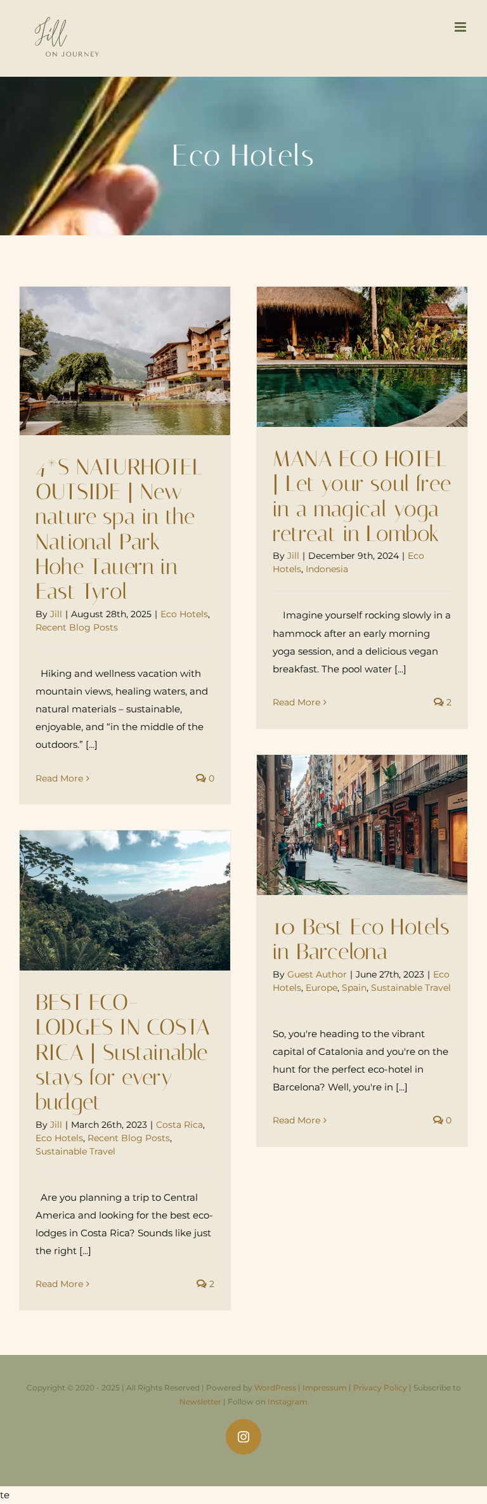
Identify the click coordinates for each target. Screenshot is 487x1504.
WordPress (275, 1387)
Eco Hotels (184, 614)
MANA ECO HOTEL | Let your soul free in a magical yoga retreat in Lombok (362, 496)
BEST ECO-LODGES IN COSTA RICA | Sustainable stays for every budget (123, 1052)
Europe (321, 987)
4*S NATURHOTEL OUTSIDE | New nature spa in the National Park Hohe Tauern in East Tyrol (119, 529)
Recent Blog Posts (77, 627)
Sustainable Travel (411, 987)
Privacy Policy (380, 1387)
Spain (354, 987)
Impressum (324, 1387)
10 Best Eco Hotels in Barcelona (361, 939)
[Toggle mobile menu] (461, 27)
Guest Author (317, 974)
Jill (56, 614)
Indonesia (327, 569)
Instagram (288, 1401)
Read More (59, 778)
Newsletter (200, 1401)
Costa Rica (179, 1124)
